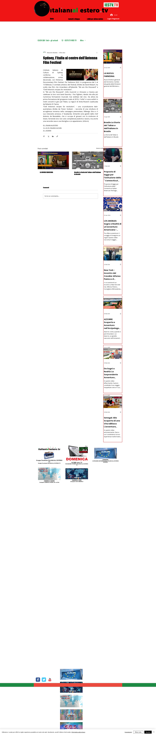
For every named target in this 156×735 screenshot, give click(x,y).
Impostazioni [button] (128, 732)
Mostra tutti (99, 148)
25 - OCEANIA (47, 130)
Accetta (148, 732)
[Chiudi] (154, 732)
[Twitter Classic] (44, 679)
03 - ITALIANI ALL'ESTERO (50, 125)
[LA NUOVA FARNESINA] (53, 160)
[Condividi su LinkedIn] (53, 136)
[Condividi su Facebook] (44, 136)
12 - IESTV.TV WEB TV (69, 40)
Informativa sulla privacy (78, 732)
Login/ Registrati (113, 19)
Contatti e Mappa (74, 19)
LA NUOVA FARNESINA (46, 172)
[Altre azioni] (97, 53)
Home (52, 18)
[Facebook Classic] (38, 679)
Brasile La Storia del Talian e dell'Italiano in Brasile (87, 173)
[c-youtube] (50, 679)
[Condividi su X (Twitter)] (48, 136)
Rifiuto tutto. (138, 732)
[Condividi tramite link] (57, 136)
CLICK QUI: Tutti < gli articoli (48, 40)
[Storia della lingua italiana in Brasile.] (87, 160)
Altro (82, 40)
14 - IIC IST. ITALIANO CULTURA (52, 128)
